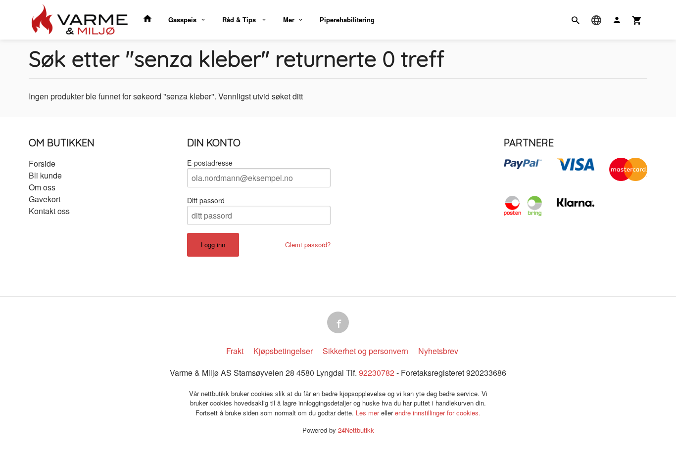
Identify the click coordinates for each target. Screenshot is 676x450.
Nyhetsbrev (438, 351)
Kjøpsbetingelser (283, 351)
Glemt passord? (308, 244)
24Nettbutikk (356, 430)
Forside (42, 163)
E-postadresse (210, 163)
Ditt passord (206, 200)
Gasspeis (182, 19)
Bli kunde (45, 175)
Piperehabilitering (347, 19)
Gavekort (44, 199)
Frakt (234, 351)
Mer (288, 19)
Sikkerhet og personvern (365, 351)
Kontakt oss (49, 211)
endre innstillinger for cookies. (438, 412)
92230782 (376, 372)
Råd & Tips (240, 19)
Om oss (42, 187)
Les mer (368, 412)
